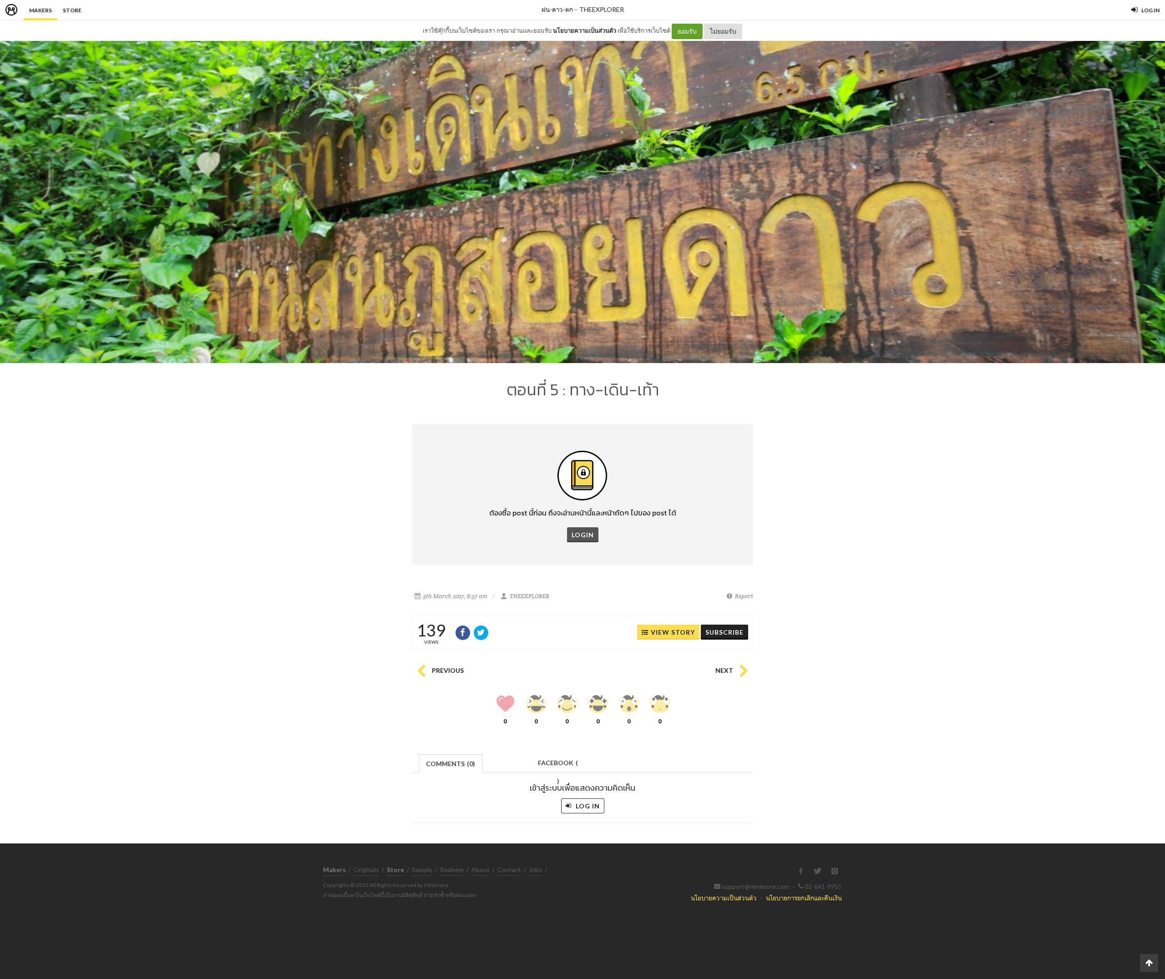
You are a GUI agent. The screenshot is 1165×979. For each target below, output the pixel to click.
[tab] (451, 762)
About (480, 869)
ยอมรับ (687, 31)
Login (583, 535)
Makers (40, 10)
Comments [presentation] (450, 763)
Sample (422, 869)
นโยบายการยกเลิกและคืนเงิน (804, 898)
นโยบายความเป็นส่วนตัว (584, 30)
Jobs (535, 869)
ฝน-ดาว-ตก (557, 9)
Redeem (452, 869)
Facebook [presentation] (558, 765)
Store (72, 10)
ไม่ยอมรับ (723, 31)
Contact (509, 869)
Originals (366, 869)
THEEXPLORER (601, 9)
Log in (587, 806)
